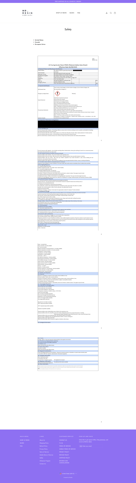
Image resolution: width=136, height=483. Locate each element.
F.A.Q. (61, 443)
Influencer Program (45, 461)
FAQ (78, 13)
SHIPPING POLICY (64, 458)
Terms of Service (44, 452)
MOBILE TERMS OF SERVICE (67, 449)
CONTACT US (63, 440)
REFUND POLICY (64, 455)
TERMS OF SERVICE (65, 446)
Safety (41, 458)
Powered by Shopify (68, 477)
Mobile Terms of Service (46, 455)
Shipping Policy (44, 443)
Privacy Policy (44, 449)
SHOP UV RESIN (61, 13)
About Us (42, 440)
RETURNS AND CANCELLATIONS (64, 462)
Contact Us (43, 464)
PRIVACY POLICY (64, 452)
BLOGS (72, 13)
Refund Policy (43, 446)
